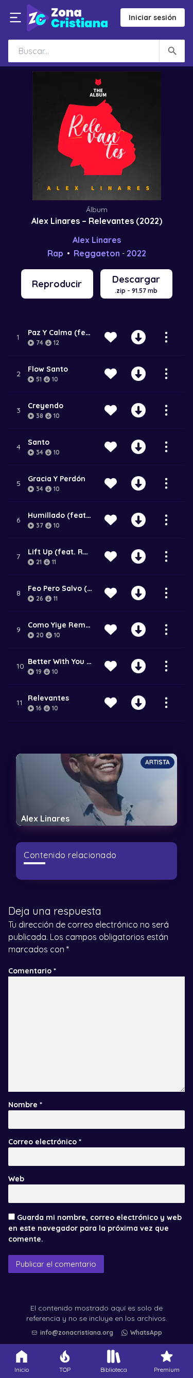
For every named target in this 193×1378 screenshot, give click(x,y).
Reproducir (57, 284)
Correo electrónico (44, 1141)
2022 (136, 253)
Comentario (32, 970)
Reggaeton (97, 253)
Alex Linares (97, 240)
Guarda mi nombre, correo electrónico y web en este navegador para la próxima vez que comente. (95, 1228)
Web (16, 1178)
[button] (99, 1306)
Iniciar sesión (153, 17)
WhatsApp (146, 1332)
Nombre (25, 1104)
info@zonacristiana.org (76, 1332)
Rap (55, 253)
